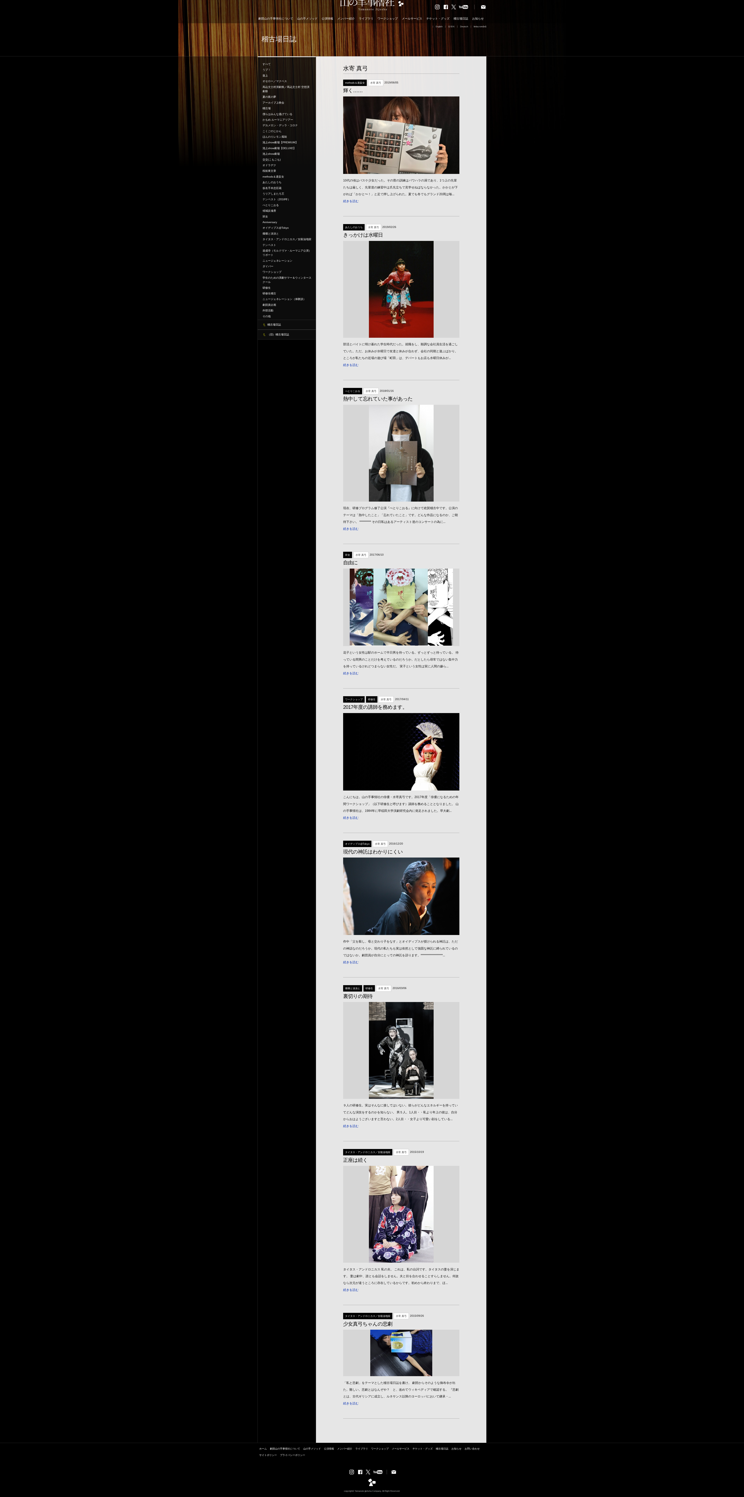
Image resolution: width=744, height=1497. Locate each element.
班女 (265, 216)
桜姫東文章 (269, 170)
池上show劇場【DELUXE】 (279, 148)
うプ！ (267, 69)
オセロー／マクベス (275, 81)
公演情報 (327, 18)
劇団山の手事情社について (275, 18)
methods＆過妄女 (273, 176)
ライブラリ (366, 18)
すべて (267, 64)
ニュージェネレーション (277, 260)
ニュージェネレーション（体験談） (284, 299)
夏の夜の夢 (269, 96)
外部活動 (268, 310)
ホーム (263, 1448)
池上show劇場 (271, 153)
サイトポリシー (268, 1455)
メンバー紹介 (346, 18)
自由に (350, 562)
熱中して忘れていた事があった (378, 399)
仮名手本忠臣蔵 (272, 188)
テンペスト (269, 245)
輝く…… (353, 90)
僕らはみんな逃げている (277, 114)
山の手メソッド (307, 18)
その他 (267, 316)
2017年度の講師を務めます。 (375, 707)
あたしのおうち (272, 182)
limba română (480, 26)
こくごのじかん (272, 131)
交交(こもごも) (272, 159)
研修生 (267, 287)
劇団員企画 (269, 304)
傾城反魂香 (269, 210)
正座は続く (355, 1160)
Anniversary (270, 222)
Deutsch (464, 26)
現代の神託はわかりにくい (373, 852)
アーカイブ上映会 (273, 102)
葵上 (265, 75)
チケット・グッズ (438, 18)
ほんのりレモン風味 (275, 136)
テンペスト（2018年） (276, 199)
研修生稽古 (269, 293)
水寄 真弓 (355, 68)
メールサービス (412, 18)
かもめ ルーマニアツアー (278, 119)
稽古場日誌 (461, 18)
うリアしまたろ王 (273, 193)
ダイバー (268, 266)
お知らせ (478, 18)
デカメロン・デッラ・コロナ (280, 125)
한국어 (451, 26)
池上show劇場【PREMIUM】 (280, 142)
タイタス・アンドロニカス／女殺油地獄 (287, 239)
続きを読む (351, 201)
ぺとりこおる (271, 205)
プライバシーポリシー (292, 1455)
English (439, 26)
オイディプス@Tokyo (276, 227)
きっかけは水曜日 (363, 235)
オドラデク (269, 165)
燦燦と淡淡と (271, 233)
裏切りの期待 (358, 996)
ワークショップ (387, 18)
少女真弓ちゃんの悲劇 (367, 1324)
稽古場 (267, 108)
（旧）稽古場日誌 (278, 334)
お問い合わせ (472, 1448)
